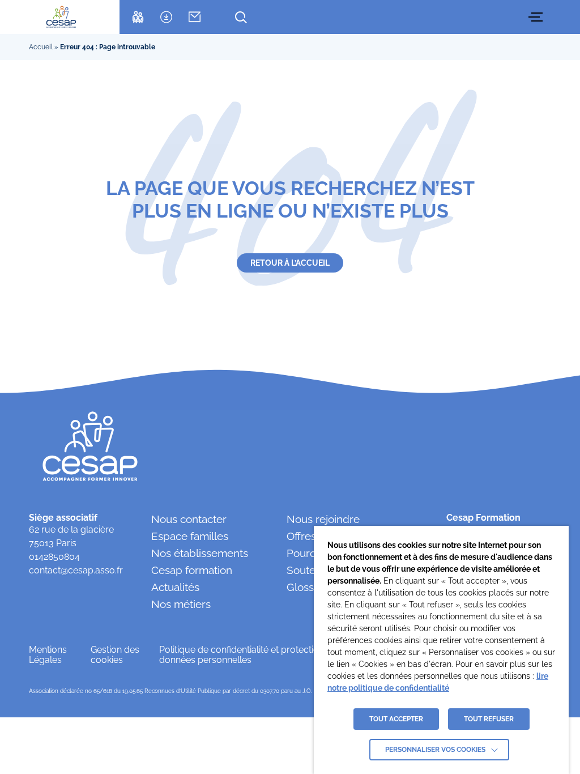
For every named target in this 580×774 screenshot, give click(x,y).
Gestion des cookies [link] (115, 654)
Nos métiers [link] (181, 604)
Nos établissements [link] (199, 553)
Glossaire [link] (309, 587)
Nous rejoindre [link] (323, 519)
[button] (537, 17)
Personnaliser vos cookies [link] (435, 750)
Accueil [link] (41, 47)
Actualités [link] (175, 587)
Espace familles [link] (189, 536)
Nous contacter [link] (189, 519)
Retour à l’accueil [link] (290, 262)
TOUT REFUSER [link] (489, 719)
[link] (61, 17)
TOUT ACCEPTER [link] (396, 719)
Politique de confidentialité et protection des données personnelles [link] (250, 654)
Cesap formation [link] (191, 570)
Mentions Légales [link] (48, 654)
